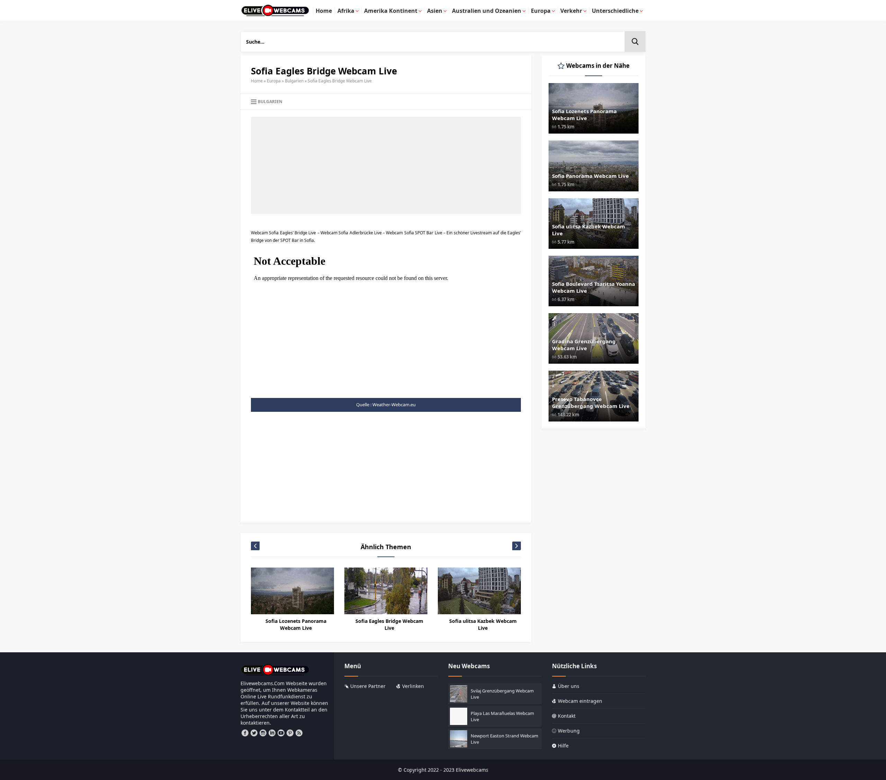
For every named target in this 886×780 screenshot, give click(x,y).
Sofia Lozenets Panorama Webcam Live (295, 624)
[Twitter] (254, 732)
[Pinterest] (290, 732)
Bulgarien (294, 81)
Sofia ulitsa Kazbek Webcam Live (483, 624)
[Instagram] (263, 732)
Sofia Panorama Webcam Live (590, 175)
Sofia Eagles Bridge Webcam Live (389, 624)
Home (257, 81)
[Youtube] (281, 732)
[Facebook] (245, 732)
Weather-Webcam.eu (394, 404)
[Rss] (299, 732)
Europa (274, 81)
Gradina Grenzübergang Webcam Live (584, 345)
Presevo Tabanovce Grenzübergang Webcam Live (591, 402)
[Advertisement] (386, 165)
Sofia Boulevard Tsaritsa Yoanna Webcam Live (593, 287)
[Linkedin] (272, 732)
